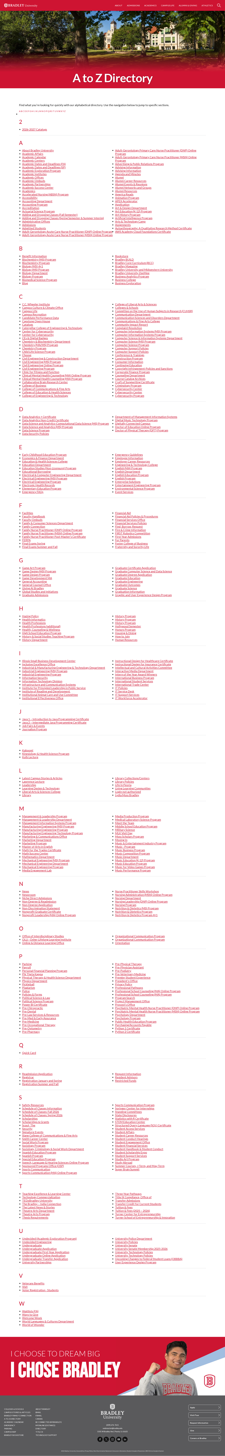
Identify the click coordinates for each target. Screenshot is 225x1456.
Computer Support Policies (132, 348)
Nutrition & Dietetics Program (133, 911)
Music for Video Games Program (135, 867)
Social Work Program (35, 1142)
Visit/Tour (194, 1415)
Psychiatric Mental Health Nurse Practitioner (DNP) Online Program (157, 1008)
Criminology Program (128, 385)
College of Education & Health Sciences (46, 392)
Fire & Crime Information (130, 530)
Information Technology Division (42, 681)
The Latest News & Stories (38, 1207)
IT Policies (121, 688)
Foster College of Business (131, 543)
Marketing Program (34, 843)
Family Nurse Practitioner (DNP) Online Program (52, 530)
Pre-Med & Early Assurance (39, 1018)
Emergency (9, 1425)
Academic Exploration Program (41, 170)
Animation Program (127, 197)
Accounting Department (37, 201)
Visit (25, 1286)
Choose (26, 355)
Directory (41, 1428)
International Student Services (134, 681)
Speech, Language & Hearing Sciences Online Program (55, 1162)
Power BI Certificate (34, 1004)
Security (27, 1128)
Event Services (124, 492)
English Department (127, 471)
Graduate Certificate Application (135, 568)
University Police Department (133, 1238)
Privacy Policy (123, 984)
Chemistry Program (34, 348)
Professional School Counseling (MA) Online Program (147, 991)
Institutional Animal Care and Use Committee (50, 694)
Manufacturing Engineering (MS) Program (48, 826)
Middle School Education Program (136, 826)
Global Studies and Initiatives (40, 591)
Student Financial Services (131, 1145)
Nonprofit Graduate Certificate (41, 911)
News (25, 891)
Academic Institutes (34, 174)
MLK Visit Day (123, 833)
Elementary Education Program (41, 488)
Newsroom (29, 894)
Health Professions (34, 623)
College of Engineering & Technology (45, 395)
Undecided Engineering (37, 1242)
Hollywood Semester (128, 626)
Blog (25, 283)
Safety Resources (33, 1105)
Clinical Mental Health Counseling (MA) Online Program (56, 375)
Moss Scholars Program (129, 836)
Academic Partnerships (36, 184)
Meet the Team (124, 823)
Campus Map (10, 1432)
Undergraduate (32, 1245)
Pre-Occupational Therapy (38, 1025)
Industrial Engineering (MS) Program (44, 671)
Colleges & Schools (126, 307)
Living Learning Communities (133, 788)
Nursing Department (128, 898)
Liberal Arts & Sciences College (41, 791)
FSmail (39, 1415)
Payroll (26, 967)
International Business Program (134, 678)
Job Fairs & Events (33, 726)
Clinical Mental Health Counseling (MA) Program (52, 378)
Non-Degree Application (37, 905)
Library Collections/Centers (132, 778)
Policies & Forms (32, 994)
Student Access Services (130, 1128)
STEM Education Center (130, 1122)
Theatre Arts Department (38, 1210)
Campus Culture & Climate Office (42, 307)
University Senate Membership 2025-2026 (141, 1248)
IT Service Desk (124, 691)
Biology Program (32, 276)
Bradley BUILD (124, 259)
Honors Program (125, 629)
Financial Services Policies (131, 523)
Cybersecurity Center (128, 389)
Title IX (39, 1432)
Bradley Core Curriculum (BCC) (134, 263)
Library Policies (124, 781)
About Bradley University (38, 150)
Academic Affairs (32, 153)
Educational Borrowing (36, 471)
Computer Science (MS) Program (135, 341)
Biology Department (35, 273)
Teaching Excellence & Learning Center (46, 1193)
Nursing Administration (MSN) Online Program (143, 894)
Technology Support (46, 1435)
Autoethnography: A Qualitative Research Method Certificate (153, 228)
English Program (125, 478)
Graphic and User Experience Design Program (143, 595)
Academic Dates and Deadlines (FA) (44, 164)
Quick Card (29, 1052)
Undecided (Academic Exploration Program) (49, 1238)
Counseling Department (130, 375)
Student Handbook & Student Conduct (139, 1149)
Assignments (123, 225)
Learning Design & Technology (41, 788)
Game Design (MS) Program (39, 571)
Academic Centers (33, 160)
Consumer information (119, 1451)
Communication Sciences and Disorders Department (147, 318)
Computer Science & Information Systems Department (148, 338)
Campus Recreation (34, 314)
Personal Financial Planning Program (44, 970)
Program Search (125, 998)
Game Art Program (33, 568)
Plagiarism (28, 987)
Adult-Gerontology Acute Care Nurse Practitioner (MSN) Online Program (67, 235)
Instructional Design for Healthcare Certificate (144, 661)
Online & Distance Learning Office (43, 943)
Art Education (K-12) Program (133, 211)
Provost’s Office (125, 1004)
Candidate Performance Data (40, 318)
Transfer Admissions (127, 1200)
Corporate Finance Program (132, 372)
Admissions (133, 5)
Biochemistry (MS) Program (39, 259)
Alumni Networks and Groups (133, 187)
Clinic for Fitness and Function (40, 372)
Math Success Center (35, 853)
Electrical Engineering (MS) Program (44, 478)
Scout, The (28, 1125)
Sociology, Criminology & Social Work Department (53, 1149)
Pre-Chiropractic (32, 1008)
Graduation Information (130, 591)
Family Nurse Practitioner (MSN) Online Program (52, 533)
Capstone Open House (36, 321)
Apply (192, 1407)
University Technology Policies (134, 1252)
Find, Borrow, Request (129, 526)
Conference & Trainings (129, 355)
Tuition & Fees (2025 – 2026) (132, 1210)
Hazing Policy (30, 616)
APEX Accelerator (126, 201)
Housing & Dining (125, 633)
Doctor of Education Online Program (138, 427)
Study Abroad (123, 1162)
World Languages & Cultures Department (48, 1321)
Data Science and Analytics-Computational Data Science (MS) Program (65, 423)
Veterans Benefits (33, 1283)
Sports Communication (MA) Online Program (49, 1172)
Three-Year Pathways (128, 1193)
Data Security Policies (35, 433)
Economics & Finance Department (43, 458)
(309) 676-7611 (112, 1425)
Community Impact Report (131, 324)
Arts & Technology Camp (130, 221)
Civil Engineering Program (38, 368)
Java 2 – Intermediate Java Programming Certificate (54, 722)
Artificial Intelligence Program (133, 218)
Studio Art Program (127, 1159)
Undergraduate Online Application (43, 1255)
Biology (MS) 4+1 (32, 266)
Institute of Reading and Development (46, 691)
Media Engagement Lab (37, 870)
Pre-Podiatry (123, 970)
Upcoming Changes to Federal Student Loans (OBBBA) (148, 1259)
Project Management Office (132, 1001)
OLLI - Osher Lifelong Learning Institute (46, 939)
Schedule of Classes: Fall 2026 (40, 1111)
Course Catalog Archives (130, 378)
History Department (35, 639)
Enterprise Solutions (127, 481)
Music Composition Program (132, 853)
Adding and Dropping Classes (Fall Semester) (50, 214)
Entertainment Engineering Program (138, 485)
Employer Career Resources (132, 461)
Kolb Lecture (30, 757)
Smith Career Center (35, 1139)
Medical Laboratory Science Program (138, 819)
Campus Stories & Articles (17, 1412)
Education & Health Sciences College (45, 461)
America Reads (124, 194)
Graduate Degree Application (133, 574)
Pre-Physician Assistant (129, 967)
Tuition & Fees (124, 1207)
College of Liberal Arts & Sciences (136, 304)
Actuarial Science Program (38, 211)
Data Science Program (35, 430)
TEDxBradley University (37, 1200)
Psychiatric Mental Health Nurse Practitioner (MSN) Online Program (157, 1011)
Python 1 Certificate (127, 1028)
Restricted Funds (125, 1080)
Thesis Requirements (35, 1217)
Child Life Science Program (38, 351)
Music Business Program (130, 850)
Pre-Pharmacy (31, 1031)
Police (26, 991)
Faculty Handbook (33, 516)
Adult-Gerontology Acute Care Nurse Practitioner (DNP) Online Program (67, 231)
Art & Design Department (131, 208)
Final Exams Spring (33, 543)
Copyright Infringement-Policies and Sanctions (144, 368)
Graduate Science (126, 588)
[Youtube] (118, 1439)
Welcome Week (32, 1318)
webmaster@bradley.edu (112, 1428)
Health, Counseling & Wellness (41, 629)
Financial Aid (123, 513)
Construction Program (129, 358)
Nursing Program (125, 905)
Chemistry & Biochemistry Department (46, 341)
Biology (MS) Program (35, 269)
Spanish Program (32, 1155)
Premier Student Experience (133, 977)
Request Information (128, 1074)
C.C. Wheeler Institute (36, 304)
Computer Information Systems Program (140, 334)
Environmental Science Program (135, 488)
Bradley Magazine (126, 266)
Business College (125, 279)
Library (26, 795)
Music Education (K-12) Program (135, 860)
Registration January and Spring (42, 1080)
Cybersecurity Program (129, 395)
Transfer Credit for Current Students (138, 1204)
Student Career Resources (131, 1135)
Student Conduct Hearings (131, 1139)
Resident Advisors (126, 1077)
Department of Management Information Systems (146, 416)
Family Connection (33, 526)
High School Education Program (41, 633)
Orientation (122, 943)
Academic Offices (33, 177)
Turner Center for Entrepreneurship (138, 1214)
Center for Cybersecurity (38, 331)
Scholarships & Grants (35, 1122)
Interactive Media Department (134, 671)
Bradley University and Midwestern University (144, 269)
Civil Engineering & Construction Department (50, 358)
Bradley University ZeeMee (132, 273)
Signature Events (32, 1132)
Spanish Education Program (39, 1152)
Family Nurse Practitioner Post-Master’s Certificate (54, 536)
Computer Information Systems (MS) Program (143, 331)
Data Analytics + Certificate (39, 416)
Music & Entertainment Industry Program (140, 843)
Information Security (35, 678)
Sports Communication (36, 1169)
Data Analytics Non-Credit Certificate (45, 420)
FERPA (26, 540)
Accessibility (30, 197)
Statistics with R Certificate (132, 1118)
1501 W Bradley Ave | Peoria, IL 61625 (112, 1431)
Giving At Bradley (33, 588)
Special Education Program (38, 1159)
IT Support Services (127, 694)
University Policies (126, 1242)
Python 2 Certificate (127, 1031)
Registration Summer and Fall (40, 1084)
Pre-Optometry (32, 1028)
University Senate (126, 1245)
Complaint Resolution (128, 328)
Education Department (36, 464)
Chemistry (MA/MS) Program (40, 345)
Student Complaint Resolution (136, 1451)
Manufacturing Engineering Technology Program (52, 833)
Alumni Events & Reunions (131, 184)
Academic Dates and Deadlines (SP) (44, 167)
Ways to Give (30, 1314)
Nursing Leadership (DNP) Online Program (141, 901)
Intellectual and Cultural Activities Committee (143, 667)
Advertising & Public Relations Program (139, 164)
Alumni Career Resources (130, 181)
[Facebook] (100, 1439)
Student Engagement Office (132, 1142)
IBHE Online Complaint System (155, 1451)
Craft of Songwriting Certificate (135, 382)
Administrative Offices (36, 221)
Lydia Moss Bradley (127, 795)
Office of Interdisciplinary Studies (43, 936)
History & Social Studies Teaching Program (48, 636)
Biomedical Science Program (39, 279)
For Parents (122, 540)
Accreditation (30, 208)
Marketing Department (36, 840)
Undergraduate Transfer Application (45, 1259)
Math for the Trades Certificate (41, 850)
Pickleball (28, 984)
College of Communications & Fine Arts (46, 389)
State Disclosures (126, 1115)
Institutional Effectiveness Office (42, 698)
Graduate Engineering (129, 581)
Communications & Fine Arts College (137, 321)
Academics (150, 5)
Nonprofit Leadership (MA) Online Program (49, 915)
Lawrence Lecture (33, 781)
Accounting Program (35, 204)
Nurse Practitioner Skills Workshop (137, 891)
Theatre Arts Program (36, 1214)
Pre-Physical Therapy (128, 964)
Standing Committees (128, 1111)
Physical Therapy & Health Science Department (51, 977)
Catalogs (27, 324)
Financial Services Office (130, 519)
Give (192, 1430)
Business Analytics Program (132, 276)
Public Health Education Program (135, 1021)
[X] (106, 1439)
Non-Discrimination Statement (41, 908)
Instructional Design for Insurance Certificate (143, 664)
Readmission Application (37, 1074)
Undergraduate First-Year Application (45, 1252)
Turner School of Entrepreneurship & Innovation (145, 1217)
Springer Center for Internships (134, 1108)
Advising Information (128, 167)
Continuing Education (128, 365)
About (118, 5)
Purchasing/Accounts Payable (133, 1025)
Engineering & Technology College (136, 464)
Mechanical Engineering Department (45, 863)
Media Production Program (132, 816)
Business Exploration (128, 283)
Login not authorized (128, 791)
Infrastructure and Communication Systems (49, 684)
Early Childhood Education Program (44, 454)
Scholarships (30, 1118)
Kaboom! (27, 750)
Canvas (39, 1419)
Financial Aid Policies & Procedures (136, 516)
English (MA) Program (128, 468)
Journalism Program (34, 729)
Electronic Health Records (38, 485)
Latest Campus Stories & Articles (42, 778)
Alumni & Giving (188, 5)
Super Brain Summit (127, 1169)
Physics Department (34, 981)
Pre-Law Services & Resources (40, 1014)
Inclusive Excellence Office (38, 664)
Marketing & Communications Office (44, 836)
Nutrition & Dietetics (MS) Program (137, 908)
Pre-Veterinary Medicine (130, 974)
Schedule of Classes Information (42, 1108)
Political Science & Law (36, 998)
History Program (125, 616)
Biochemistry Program (36, 263)
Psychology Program (127, 1018)
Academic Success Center (38, 187)
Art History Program (127, 214)
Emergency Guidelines (129, 454)
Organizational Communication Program (140, 936)
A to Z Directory (12, 1419)
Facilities (27, 513)
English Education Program (132, 475)
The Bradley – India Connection (41, 1204)
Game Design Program (36, 574)
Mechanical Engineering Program (42, 867)
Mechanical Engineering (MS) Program (46, 860)
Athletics (207, 5)
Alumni (119, 177)
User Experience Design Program (135, 1262)
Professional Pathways (129, 987)
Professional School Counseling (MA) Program (143, 994)
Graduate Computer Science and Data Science (143, 571)
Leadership (29, 785)
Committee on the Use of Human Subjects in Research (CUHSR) (154, 311)
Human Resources (126, 639)
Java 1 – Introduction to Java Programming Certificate (55, 719)
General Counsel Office (36, 585)
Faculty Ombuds (32, 519)
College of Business (34, 385)
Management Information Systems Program (49, 823)
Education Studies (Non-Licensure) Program (49, 468)
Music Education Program (131, 863)
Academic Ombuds (33, 181)
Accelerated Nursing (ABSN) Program (45, 194)
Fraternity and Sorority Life (132, 547)
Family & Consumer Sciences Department (47, 523)
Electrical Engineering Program (41, 481)
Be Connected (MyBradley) (49, 1422)
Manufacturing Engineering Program (45, 829)
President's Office (126, 981)
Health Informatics (33, 619)
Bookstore (121, 256)
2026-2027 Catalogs (34, 129)
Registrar (28, 1077)
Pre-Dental (29, 1011)
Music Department (127, 857)
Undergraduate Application (39, 1248)
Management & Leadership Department (47, 819)
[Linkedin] (125, 1439)
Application (122, 204)
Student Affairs (124, 1132)
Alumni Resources (126, 191)
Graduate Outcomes (127, 585)
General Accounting (34, 581)
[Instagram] (112, 1439)
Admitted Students (34, 228)
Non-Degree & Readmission (39, 901)
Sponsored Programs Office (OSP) (43, 1166)
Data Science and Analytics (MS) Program (47, 427)
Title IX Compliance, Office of (133, 1197)
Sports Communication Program (134, 1105)
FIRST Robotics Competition (132, 533)
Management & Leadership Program (44, 816)
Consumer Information (129, 362)
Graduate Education (127, 578)
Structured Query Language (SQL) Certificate (143, 1125)
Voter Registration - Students (40, 1290)
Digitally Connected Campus (132, 423)
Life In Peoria (123, 785)
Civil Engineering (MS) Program (41, 362)
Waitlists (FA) (30, 1311)
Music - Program (125, 846)
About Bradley (43, 1409)
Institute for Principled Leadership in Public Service (54, 688)
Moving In (121, 840)
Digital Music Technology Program (136, 420)
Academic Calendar (34, 157)
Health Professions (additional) (41, 626)
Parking (27, 964)
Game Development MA (37, 578)
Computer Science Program (132, 345)
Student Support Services (131, 1155)
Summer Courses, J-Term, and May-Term (139, 1166)
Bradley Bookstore (14, 1435)
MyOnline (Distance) (45, 1425)
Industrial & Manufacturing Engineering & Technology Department (63, 667)
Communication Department (133, 314)
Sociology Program (33, 1145)
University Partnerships (36, 1262)
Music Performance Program (133, 870)
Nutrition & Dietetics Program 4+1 (136, 915)
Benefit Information (34, 256)
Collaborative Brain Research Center (45, 382)
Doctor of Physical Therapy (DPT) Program (141, 430)
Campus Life (167, 5)
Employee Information (129, 458)
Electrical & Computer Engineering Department (52, 475)
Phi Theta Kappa (32, 974)
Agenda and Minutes (128, 174)
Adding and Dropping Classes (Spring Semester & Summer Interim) (63, 218)
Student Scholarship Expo (131, 1152)
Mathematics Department (38, 857)
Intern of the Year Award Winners (136, 674)
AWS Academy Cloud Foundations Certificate (143, 231)
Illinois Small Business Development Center (49, 661)
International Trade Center (132, 684)
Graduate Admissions (35, 595)
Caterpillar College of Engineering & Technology (52, 328)
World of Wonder (33, 1324)
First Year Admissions (128, 536)
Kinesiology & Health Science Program (45, 753)
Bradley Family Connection (17, 1415)
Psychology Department (130, 1014)
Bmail (38, 1412)
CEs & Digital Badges (35, 338)
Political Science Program (37, 1001)
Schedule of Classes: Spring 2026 (42, 1115)
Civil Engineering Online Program (42, 365)
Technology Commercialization (41, 1197)
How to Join (122, 636)
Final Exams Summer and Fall (40, 547)
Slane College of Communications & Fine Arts (49, 1135)
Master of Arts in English (37, 846)
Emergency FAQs (32, 492)
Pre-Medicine (30, 1021)
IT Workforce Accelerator (131, 698)
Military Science (125, 829)
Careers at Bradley (198, 1438)
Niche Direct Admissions (37, 898)
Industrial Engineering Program (41, 674)
